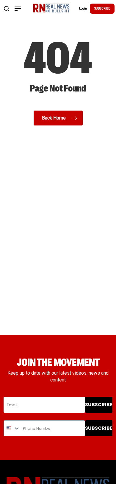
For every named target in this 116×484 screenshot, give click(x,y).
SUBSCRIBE (102, 8)
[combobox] (12, 428)
